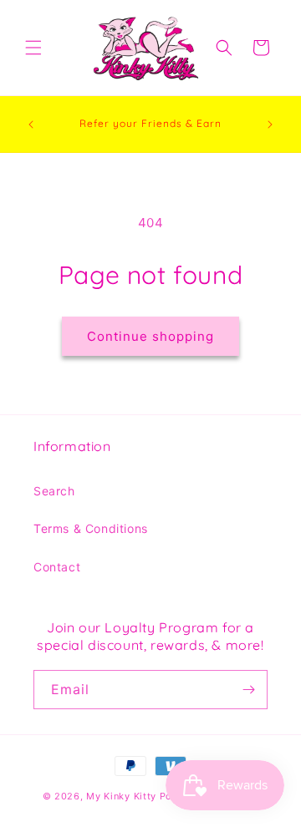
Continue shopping (150, 336)
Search (54, 491)
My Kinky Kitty (121, 796)
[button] (33, 47)
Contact (56, 567)
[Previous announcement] (31, 124)
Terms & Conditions (90, 528)
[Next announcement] (270, 124)
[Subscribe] (248, 689)
